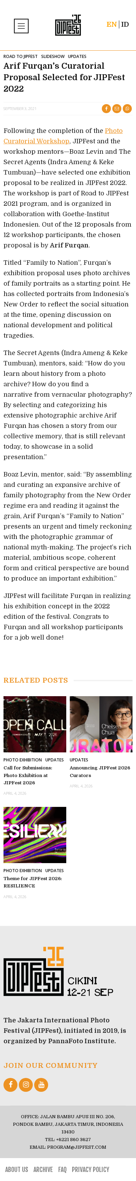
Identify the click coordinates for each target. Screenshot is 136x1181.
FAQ (62, 1169)
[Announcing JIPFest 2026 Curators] (101, 724)
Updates (77, 56)
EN (111, 24)
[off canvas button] (21, 26)
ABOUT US (16, 1169)
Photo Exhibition (22, 760)
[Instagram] (26, 1085)
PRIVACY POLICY (90, 1169)
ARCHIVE (43, 1169)
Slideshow (53, 56)
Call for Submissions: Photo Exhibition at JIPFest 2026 (27, 775)
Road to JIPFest (20, 56)
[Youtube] (41, 1085)
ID (125, 24)
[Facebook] (10, 1085)
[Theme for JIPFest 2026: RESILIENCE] (34, 834)
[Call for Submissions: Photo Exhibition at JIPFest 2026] (34, 724)
